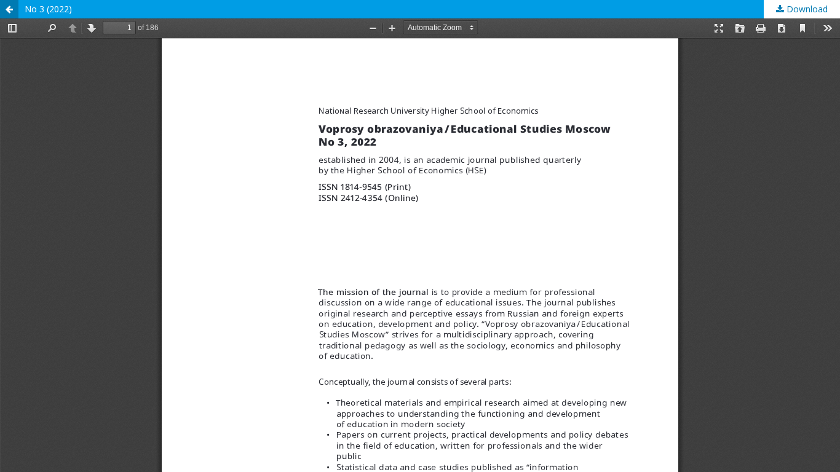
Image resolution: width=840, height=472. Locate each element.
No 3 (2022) (48, 9)
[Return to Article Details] (9, 9)
